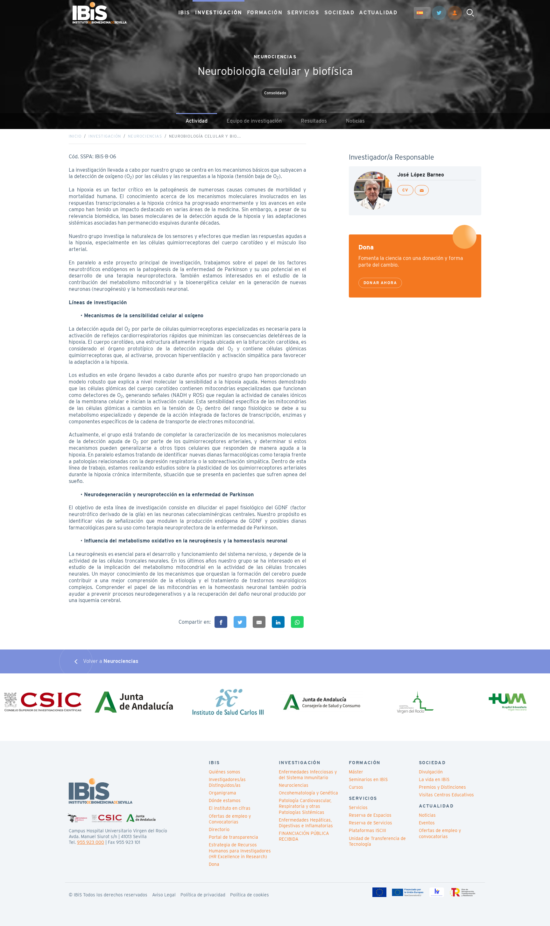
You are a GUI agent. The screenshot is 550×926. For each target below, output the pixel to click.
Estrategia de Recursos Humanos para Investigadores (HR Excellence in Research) (240, 850)
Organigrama (222, 792)
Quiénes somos (224, 771)
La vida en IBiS (434, 779)
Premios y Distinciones (442, 787)
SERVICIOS (303, 13)
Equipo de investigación (254, 121)
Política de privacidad (202, 894)
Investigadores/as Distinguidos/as (227, 782)
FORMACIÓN (264, 13)
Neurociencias (145, 136)
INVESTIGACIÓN (218, 13)
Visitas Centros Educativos (446, 794)
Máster (356, 771)
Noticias (355, 121)
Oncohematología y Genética (308, 792)
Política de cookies (249, 894)
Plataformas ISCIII (367, 830)
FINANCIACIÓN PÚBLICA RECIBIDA (304, 836)
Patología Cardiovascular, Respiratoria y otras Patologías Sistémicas (305, 806)
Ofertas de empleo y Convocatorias (230, 819)
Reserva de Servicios (370, 822)
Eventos (427, 822)
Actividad (197, 121)
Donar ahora (380, 282)
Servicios (358, 807)
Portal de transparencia (233, 837)
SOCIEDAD (339, 13)
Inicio (75, 136)
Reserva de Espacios (370, 815)
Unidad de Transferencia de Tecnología (377, 841)
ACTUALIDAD (378, 13)
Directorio (219, 829)
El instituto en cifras (229, 808)
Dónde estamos (225, 800)
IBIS (184, 13)
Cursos (356, 787)
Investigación (104, 136)
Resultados (314, 121)
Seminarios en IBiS (368, 779)
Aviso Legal (164, 894)
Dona (214, 864)
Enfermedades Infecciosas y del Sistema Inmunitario (308, 774)
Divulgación (431, 771)
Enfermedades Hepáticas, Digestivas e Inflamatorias (306, 822)
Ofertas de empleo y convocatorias (440, 833)
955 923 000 (90, 842)
